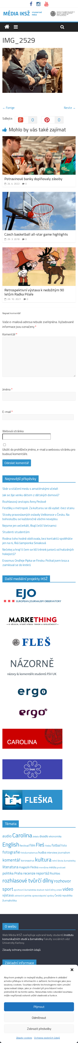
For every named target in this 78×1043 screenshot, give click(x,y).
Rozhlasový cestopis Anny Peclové (24, 501)
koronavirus (27, 861)
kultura (43, 859)
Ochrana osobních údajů (47, 1038)
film (32, 845)
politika (8, 873)
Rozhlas (55, 873)
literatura (10, 867)
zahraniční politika (22, 895)
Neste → (70, 107)
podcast (61, 867)
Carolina (22, 835)
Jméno (7, 389)
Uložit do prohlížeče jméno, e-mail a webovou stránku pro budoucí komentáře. (38, 451)
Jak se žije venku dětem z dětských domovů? (30, 495)
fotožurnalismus (29, 853)
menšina (43, 867)
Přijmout (39, 1006)
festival (24, 845)
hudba (42, 852)
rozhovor (62, 880)
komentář (11, 860)
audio (7, 836)
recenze (29, 873)
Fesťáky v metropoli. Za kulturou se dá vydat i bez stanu (38, 508)
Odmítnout (39, 1017)
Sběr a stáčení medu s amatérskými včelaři (30, 488)
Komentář (9, 334)
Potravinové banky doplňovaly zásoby (33, 178)
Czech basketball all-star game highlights (36, 234)
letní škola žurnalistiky (64, 861)
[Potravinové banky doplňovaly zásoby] (39, 138)
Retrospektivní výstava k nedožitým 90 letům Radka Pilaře (34, 292)
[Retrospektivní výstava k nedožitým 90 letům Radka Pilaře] (39, 249)
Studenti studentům (16, 532)
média (52, 867)
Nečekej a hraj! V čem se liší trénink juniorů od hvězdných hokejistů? (38, 551)
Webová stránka (13, 431)
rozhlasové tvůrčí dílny (27, 880)
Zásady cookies (24, 1038)
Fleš (40, 845)
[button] (72, 970)
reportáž (42, 873)
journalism (64, 853)
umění (59, 889)
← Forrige (8, 107)
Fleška (48, 845)
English (10, 844)
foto (64, 845)
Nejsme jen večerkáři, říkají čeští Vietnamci (29, 525)
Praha (18, 873)
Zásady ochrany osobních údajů (21, 950)
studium (40, 889)
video (68, 888)
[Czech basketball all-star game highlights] (39, 194)
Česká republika (63, 895)
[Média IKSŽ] (39, 12)
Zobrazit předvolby (39, 1028)
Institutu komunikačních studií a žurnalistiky (38, 937)
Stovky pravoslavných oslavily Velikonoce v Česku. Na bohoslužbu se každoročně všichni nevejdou (35, 517)
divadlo (43, 836)
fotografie (11, 852)
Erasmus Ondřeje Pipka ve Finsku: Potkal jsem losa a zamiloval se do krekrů (35, 562)
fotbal (56, 845)
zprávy (50, 895)
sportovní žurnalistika (25, 890)
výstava (8, 895)
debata (36, 836)
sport (7, 888)
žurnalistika (9, 900)
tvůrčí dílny (50, 889)
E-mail (7, 412)
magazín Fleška (28, 867)
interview (52, 853)
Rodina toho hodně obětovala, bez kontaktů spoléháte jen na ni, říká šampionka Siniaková (37, 540)
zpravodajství (39, 895)
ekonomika (55, 836)
